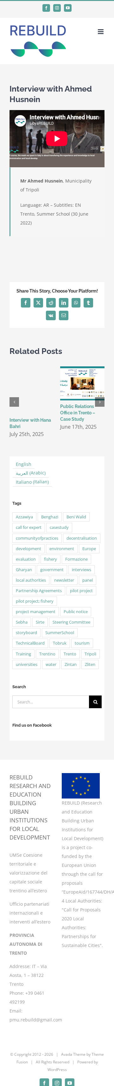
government (52, 569)
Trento (70, 654)
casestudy (59, 527)
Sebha (22, 622)
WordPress (57, 1069)
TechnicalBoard (30, 643)
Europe (89, 548)
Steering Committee (71, 622)
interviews (81, 569)
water (51, 664)
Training (23, 654)
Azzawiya (24, 517)
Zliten (90, 664)
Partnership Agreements (39, 590)
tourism (82, 643)
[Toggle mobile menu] (101, 31)
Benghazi (49, 517)
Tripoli (90, 654)
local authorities (31, 580)
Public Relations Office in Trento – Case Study (77, 413)
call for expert (28, 527)
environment (61, 548)
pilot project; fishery (35, 601)
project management (35, 611)
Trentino (47, 654)
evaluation (26, 559)
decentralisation (81, 538)
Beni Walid (76, 517)
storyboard (26, 632)
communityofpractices (37, 538)
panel (87, 580)
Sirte (40, 622)
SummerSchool (59, 632)
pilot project (81, 590)
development (28, 548)
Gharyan (24, 569)
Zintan (71, 664)
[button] (14, 402)
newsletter (64, 580)
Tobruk (59, 643)
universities (26, 664)
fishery (50, 559)
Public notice (76, 611)
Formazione (76, 559)
